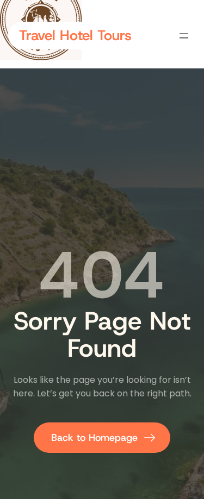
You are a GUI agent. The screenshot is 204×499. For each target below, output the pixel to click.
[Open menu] (183, 35)
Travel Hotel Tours (75, 35)
